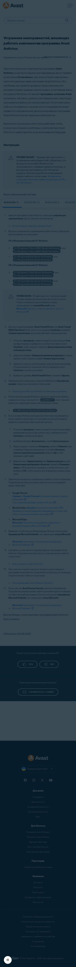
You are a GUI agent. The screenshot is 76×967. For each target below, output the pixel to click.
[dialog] (38, 483)
